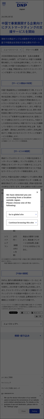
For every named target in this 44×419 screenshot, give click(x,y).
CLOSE (37, 192)
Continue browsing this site (21, 222)
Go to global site (16, 214)
